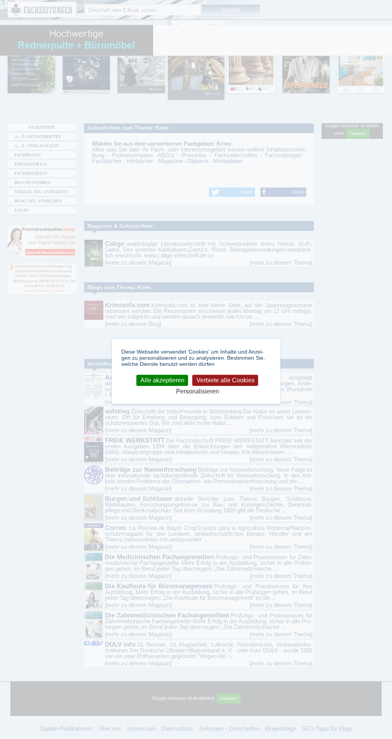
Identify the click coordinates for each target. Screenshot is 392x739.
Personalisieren (197, 391)
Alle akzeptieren (162, 380)
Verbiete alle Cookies (225, 380)
